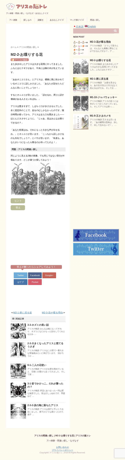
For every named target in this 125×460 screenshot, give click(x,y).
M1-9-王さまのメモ (100, 115)
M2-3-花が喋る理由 (52, 312)
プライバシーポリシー (62, 450)
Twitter (20, 275)
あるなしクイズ (57, 20)
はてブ (20, 282)
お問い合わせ (62, 447)
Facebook (35, 275)
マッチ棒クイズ (77, 20)
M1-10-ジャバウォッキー (103, 97)
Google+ (49, 275)
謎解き (41, 20)
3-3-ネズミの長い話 (38, 325)
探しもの (27, 20)
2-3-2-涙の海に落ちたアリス (42, 405)
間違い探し (95, 20)
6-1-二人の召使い (36, 365)
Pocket (35, 282)
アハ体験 (13, 20)
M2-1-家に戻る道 (22, 312)
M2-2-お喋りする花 (100, 60)
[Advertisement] (66, 36)
